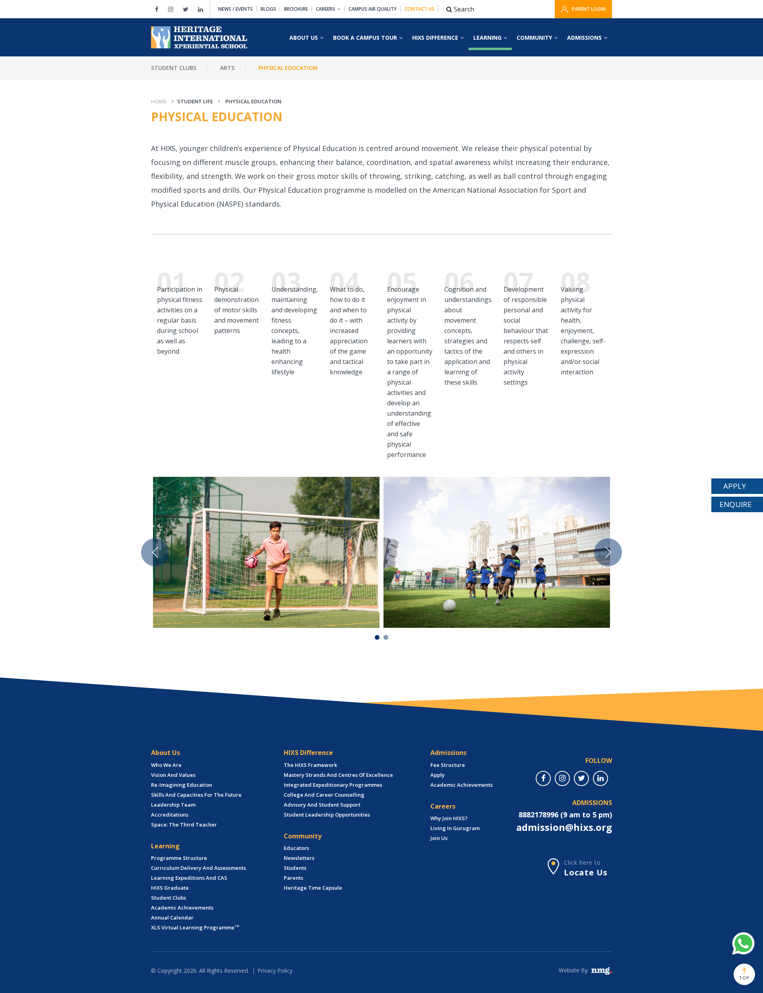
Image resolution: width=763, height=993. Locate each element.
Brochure (296, 9)
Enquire (735, 504)
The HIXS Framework (310, 764)
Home (159, 101)
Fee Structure (447, 764)
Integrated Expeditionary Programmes (333, 784)
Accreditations (169, 814)
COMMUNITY (534, 37)
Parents (293, 877)
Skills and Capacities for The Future (196, 794)
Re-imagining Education (181, 784)
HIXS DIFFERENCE (435, 37)
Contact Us (419, 9)
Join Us (438, 838)
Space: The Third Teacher (184, 824)
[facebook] (543, 778)
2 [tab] (385, 637)
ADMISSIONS (584, 37)
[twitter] (581, 778)
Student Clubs (173, 68)
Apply (437, 774)
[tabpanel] (266, 552)
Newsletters (299, 857)
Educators (296, 848)
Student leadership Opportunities (327, 814)
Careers (325, 9)
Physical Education (288, 68)
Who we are (166, 764)
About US (303, 37)
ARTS (227, 68)
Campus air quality (373, 9)
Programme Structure (179, 857)
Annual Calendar (172, 917)
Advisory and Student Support (322, 804)
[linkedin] (600, 778)
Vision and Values (173, 774)
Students (295, 867)
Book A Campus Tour (365, 37)
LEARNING (487, 37)
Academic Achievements (182, 907)
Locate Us (586, 872)
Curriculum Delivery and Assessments (198, 867)
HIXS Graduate (170, 887)
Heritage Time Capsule (313, 887)
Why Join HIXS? (449, 818)
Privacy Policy (275, 970)
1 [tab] (377, 637)
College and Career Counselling (324, 794)
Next (608, 552)
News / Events (235, 9)
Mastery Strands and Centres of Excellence (338, 774)
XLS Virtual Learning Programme (195, 927)
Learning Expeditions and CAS (189, 877)
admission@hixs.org (564, 827)
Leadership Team (173, 804)
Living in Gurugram (455, 828)
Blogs (268, 9)
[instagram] (562, 778)
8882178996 (538, 814)
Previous (155, 552)
